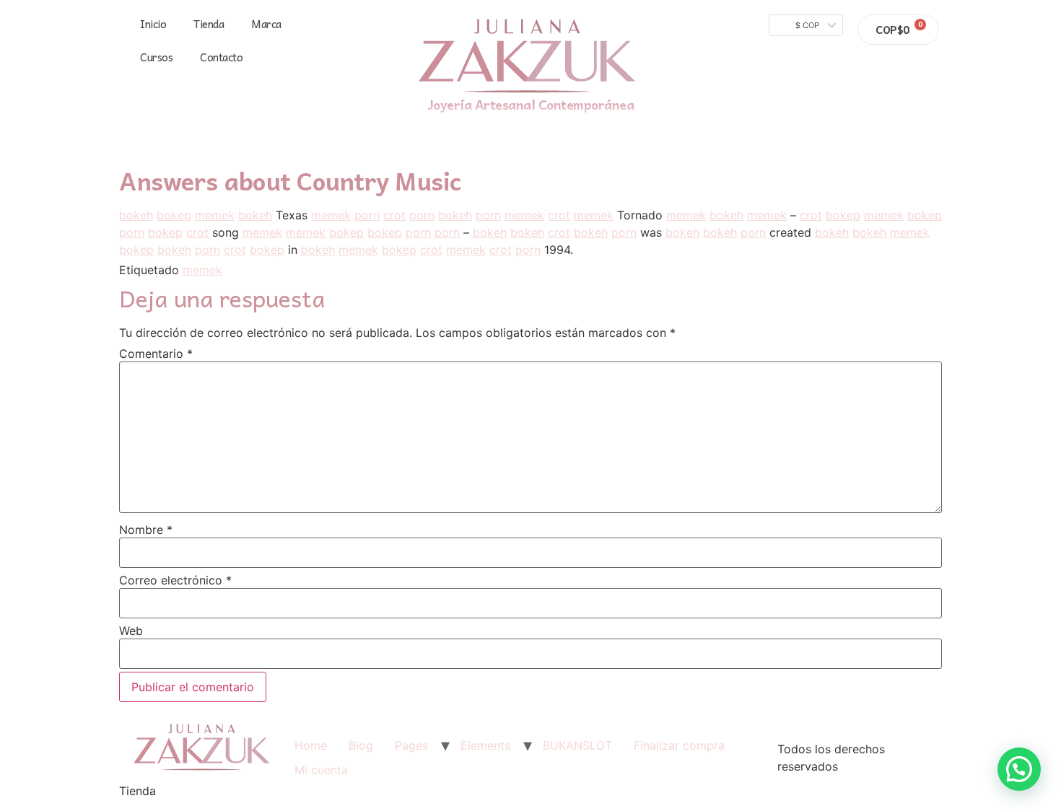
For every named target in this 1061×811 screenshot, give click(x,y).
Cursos (156, 57)
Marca (266, 23)
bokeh (136, 215)
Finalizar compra (679, 745)
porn (367, 215)
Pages (411, 745)
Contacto (221, 57)
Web (131, 630)
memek (215, 215)
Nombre (146, 529)
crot (394, 215)
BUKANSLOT (577, 745)
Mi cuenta (321, 770)
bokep (174, 215)
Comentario (156, 353)
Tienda (208, 23)
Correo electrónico (175, 580)
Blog (361, 745)
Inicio (153, 23)
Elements (485, 745)
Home (310, 745)
